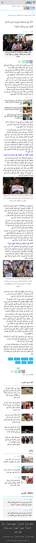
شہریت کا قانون (24, 359)
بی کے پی (30, 362)
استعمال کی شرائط (20, 536)
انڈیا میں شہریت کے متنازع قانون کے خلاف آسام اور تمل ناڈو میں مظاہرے (13, 116)
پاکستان (21, 524)
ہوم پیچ (33, 12)
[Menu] (34, 2)
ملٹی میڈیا (8, 528)
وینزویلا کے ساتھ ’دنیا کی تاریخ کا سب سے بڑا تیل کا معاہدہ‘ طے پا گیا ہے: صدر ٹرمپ (11, 406)
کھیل (16, 528)
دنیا (28, 12)
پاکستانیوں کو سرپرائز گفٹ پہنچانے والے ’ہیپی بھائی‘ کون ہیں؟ (12, 482)
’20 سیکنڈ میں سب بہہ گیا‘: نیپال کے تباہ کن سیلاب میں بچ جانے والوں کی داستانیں (12, 418)
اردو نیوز (18, 362)
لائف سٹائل (18, 532)
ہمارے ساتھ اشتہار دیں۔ (8, 536)
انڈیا (31, 359)
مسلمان (11, 359)
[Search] (2, 2)
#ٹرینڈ (29, 528)
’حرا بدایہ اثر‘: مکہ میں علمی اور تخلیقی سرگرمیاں (11, 460)
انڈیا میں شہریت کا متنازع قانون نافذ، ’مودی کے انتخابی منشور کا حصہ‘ (13, 109)
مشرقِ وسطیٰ (12, 524)
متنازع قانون (17, 359)
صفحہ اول (30, 524)
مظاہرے (24, 362)
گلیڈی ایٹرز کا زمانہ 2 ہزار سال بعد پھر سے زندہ (12, 470)
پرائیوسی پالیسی (30, 536)
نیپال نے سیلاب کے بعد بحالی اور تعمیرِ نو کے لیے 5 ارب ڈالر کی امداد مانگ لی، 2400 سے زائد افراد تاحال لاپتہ (11, 393)
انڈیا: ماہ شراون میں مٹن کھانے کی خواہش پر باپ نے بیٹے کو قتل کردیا (12, 429)
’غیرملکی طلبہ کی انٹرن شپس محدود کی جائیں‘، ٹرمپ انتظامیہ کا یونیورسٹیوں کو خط (12, 441)
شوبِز (22, 528)
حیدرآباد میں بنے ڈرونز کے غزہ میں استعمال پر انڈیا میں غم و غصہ (13, 102)
